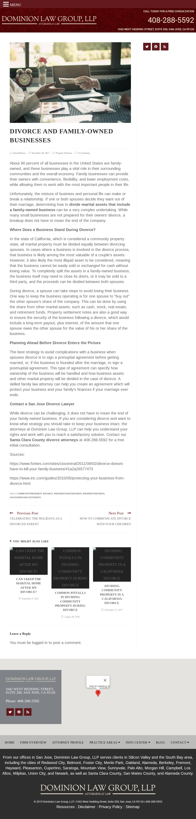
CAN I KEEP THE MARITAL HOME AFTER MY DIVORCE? (28, 585)
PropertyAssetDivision (68, 493)
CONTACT (179, 742)
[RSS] (164, 46)
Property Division (64, 153)
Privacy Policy (110, 807)
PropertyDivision (94, 493)
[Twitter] (147, 46)
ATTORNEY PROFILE (68, 742)
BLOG (160, 742)
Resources (65, 807)
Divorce (48, 493)
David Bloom (19, 153)
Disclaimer (87, 807)
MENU (15, 5)
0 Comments (84, 153)
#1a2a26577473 (79, 469)
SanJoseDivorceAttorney (25, 497)
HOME (9, 742)
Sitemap (133, 807)
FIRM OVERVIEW (33, 742)
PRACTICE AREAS (104, 742)
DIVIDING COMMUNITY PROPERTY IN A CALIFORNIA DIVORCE (112, 594)
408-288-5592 (171, 20)
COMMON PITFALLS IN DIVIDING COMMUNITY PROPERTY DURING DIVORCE (70, 601)
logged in (39, 643)
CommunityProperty (29, 493)
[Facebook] (156, 46)
